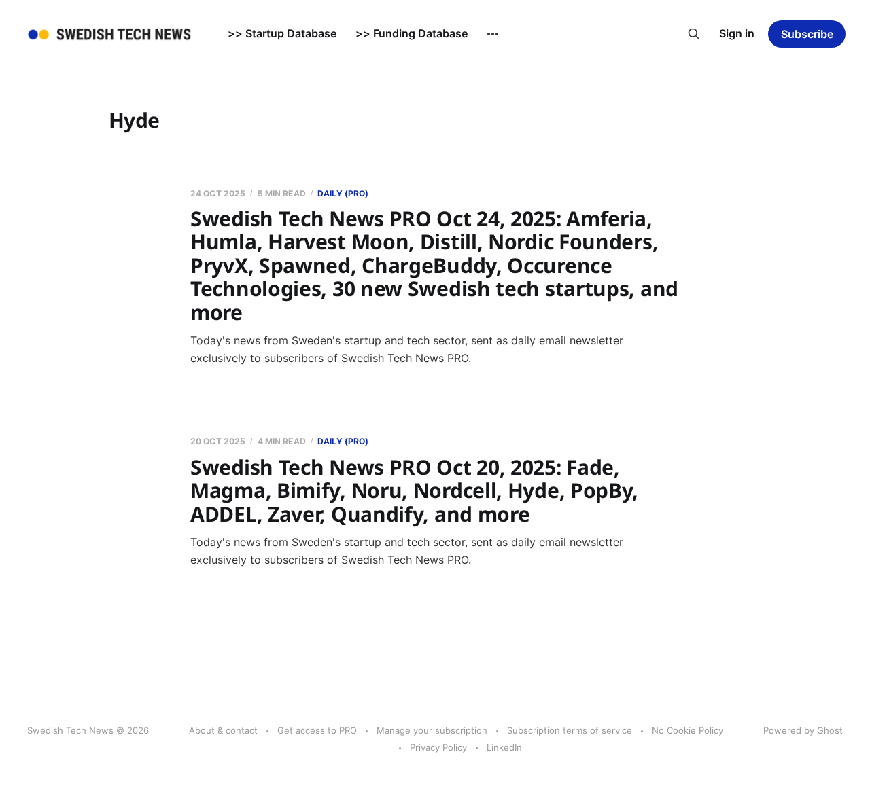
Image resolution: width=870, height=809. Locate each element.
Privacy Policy (438, 747)
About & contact (223, 730)
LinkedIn (504, 747)
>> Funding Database (411, 33)
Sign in (736, 33)
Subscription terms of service (569, 730)
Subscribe (807, 34)
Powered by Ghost (803, 730)
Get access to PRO (317, 730)
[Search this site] (694, 34)
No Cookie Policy (687, 730)
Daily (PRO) (342, 193)
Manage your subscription (432, 730)
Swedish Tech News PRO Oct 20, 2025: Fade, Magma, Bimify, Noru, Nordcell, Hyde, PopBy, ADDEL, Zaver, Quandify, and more (414, 490)
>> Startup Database (282, 33)
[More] (493, 34)
